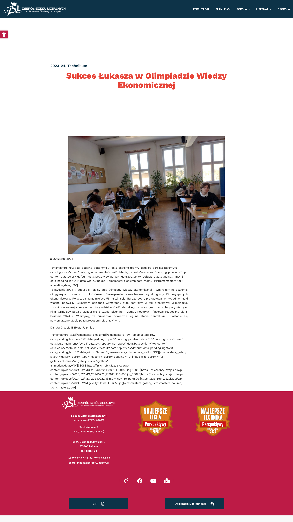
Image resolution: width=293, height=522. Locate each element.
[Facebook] (139, 480)
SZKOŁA (242, 9)
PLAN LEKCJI (223, 9)
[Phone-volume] (126, 480)
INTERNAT (262, 9)
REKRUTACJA (201, 9)
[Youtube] (153, 480)
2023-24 (57, 66)
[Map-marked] (166, 480)
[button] (4, 34)
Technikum (77, 66)
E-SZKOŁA (284, 9)
